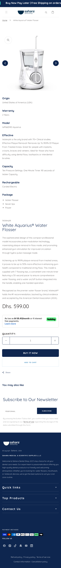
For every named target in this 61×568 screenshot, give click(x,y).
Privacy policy (29, 557)
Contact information (22, 561)
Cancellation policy (39, 561)
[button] (6, 12)
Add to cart (30, 362)
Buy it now (30, 353)
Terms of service (43, 557)
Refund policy (16, 557)
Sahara (14, 450)
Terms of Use (28, 422)
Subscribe (47, 411)
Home (4, 20)
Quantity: (9, 333)
